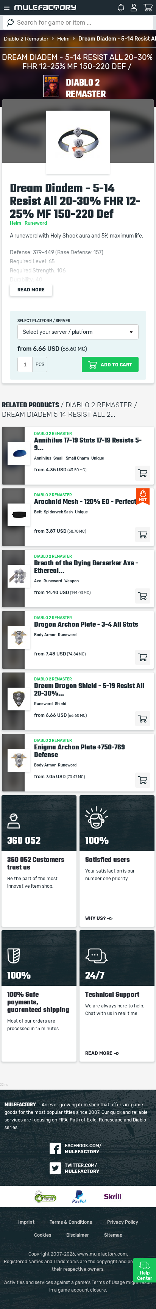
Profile (134, 7)
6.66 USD (46, 349)
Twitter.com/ (82, 1168)
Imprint (26, 1222)
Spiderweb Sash (58, 512)
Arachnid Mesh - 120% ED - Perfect (85, 501)
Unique (98, 458)
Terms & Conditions (71, 1222)
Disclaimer (77, 1235)
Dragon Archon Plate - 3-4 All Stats (86, 624)
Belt (38, 512)
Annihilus (43, 458)
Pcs (40, 364)
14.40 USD (57, 592)
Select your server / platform (57, 332)
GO (10, 23)
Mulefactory (45, 7)
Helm (16, 223)
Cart (148, 7)
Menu (6, 7)
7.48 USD (56, 654)
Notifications (121, 7)
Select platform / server (43, 321)
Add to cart (142, 473)
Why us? (95, 918)
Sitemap (113, 1235)
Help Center (144, 1276)
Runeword (36, 223)
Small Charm (78, 458)
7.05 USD (56, 776)
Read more (31, 290)
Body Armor (45, 635)
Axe (38, 581)
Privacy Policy (122, 1222)
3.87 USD (56, 531)
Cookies (42, 1235)
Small (58, 458)
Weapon (72, 581)
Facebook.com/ (83, 1148)
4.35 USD (56, 470)
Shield (61, 704)
